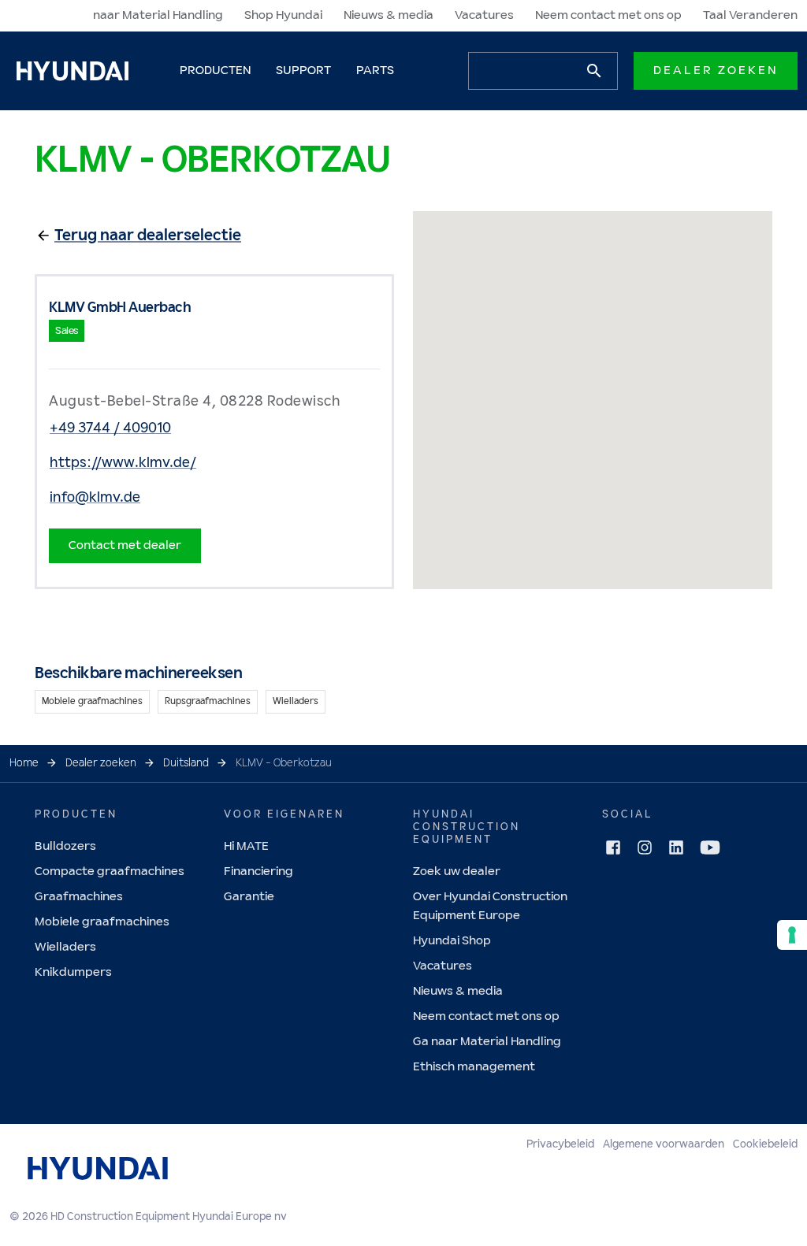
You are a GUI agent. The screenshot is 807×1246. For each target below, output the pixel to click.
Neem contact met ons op (608, 15)
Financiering (258, 871)
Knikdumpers (73, 972)
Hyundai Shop (452, 940)
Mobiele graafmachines (102, 922)
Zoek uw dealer (456, 871)
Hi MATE (246, 846)
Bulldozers (65, 846)
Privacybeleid (560, 1144)
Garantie (249, 896)
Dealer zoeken (715, 70)
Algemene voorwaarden (663, 1144)
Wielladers (65, 947)
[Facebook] (613, 847)
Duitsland (186, 763)
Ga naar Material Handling (487, 1041)
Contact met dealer (125, 545)
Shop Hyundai (283, 15)
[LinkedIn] (676, 847)
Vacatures (484, 15)
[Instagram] (645, 847)
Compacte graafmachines (109, 871)
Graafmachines (79, 896)
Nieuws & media (388, 15)
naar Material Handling (158, 15)
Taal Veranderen (750, 15)
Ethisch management (474, 1067)
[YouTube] (710, 847)
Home (24, 763)
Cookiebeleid (765, 1144)
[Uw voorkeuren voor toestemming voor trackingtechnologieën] (792, 935)
